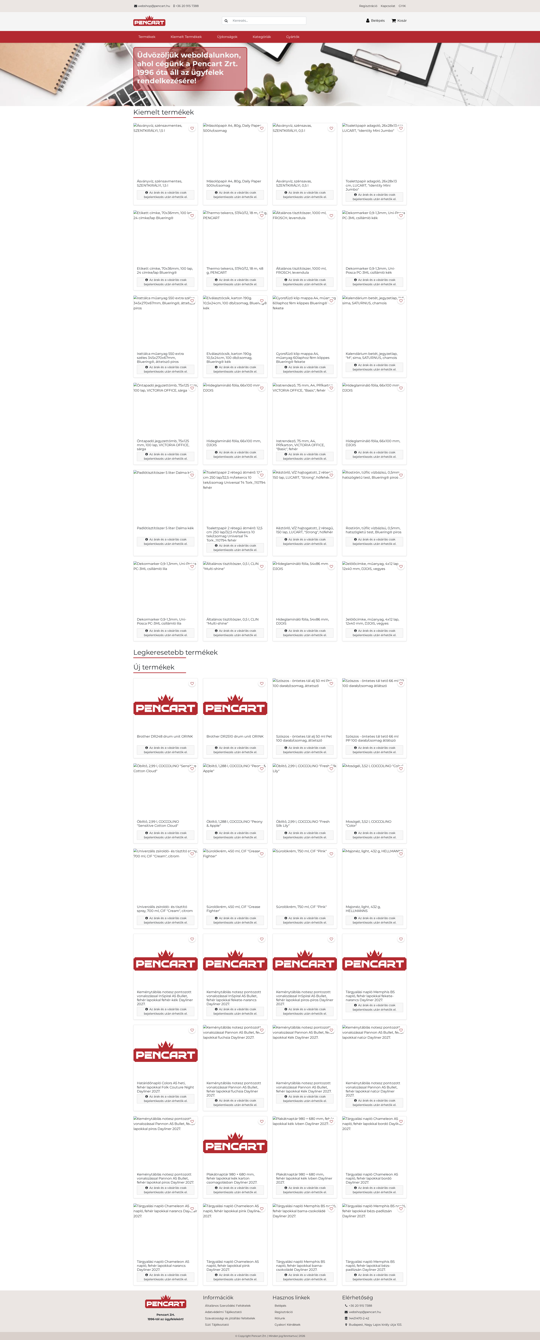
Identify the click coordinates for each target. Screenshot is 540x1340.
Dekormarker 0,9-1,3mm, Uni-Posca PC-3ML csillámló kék (370, 271)
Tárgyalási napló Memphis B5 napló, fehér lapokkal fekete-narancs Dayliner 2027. (370, 996)
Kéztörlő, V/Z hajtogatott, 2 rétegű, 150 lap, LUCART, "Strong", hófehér (304, 530)
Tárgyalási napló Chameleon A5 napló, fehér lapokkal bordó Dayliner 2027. (372, 1178)
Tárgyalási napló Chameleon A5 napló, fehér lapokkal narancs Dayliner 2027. (163, 1266)
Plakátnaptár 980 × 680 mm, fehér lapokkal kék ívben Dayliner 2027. (304, 1178)
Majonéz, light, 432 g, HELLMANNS (363, 909)
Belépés (377, 21)
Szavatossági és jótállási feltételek (230, 1318)
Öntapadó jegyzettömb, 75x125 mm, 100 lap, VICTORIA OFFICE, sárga (163, 445)
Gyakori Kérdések (287, 1325)
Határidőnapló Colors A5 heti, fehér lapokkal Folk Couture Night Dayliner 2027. (165, 1087)
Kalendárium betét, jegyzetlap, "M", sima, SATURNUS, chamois (371, 356)
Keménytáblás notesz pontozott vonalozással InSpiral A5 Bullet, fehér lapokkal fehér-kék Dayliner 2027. (165, 998)
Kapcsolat (388, 6)
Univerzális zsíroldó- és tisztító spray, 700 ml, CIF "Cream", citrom (165, 909)
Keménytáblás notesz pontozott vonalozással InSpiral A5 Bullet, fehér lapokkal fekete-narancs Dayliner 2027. (234, 998)
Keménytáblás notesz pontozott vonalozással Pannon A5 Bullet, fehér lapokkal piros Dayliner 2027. (165, 1178)
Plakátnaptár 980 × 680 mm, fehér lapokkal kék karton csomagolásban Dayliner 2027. (232, 1178)
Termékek (146, 37)
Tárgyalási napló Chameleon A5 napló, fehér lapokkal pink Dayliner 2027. (233, 1266)
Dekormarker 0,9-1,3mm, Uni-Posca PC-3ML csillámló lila (161, 621)
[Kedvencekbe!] (192, 128)
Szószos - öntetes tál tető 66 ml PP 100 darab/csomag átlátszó (372, 738)
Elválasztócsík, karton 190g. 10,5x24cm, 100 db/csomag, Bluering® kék (229, 358)
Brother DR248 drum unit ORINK (165, 736)
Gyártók (293, 37)
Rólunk (280, 1318)
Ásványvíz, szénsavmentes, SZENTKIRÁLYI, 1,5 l (159, 183)
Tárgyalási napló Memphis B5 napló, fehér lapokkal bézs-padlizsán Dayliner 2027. (370, 1266)
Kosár (402, 21)
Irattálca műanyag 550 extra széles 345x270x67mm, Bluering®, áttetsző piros (160, 358)
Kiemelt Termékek (186, 37)
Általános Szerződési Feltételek (228, 1306)
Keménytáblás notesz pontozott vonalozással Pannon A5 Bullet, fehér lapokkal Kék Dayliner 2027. (303, 1087)
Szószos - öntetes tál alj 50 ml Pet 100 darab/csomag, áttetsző (304, 738)
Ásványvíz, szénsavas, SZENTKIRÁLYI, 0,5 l (294, 183)
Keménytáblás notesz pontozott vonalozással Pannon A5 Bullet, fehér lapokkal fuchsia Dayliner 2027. (234, 1089)
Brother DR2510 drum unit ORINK (235, 736)
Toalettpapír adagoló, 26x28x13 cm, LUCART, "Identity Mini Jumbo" (371, 185)
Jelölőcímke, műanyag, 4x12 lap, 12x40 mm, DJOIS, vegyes (372, 621)
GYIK (402, 6)
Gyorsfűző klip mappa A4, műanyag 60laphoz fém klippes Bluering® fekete (302, 358)
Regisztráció (368, 6)
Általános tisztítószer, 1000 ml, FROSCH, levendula (301, 271)
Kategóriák (262, 37)
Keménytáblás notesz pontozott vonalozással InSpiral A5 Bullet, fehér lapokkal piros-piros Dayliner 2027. (304, 998)
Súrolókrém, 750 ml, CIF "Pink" (301, 907)
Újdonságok (227, 37)
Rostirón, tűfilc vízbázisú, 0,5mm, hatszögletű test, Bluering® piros (373, 530)
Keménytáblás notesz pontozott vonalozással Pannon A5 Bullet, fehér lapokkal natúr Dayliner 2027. (373, 1089)
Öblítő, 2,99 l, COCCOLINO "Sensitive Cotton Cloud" (158, 824)
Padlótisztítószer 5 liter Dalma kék (165, 528)
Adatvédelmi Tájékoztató (223, 1312)
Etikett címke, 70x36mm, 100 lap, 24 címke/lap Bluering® (165, 271)
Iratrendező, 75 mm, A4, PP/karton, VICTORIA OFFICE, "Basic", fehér (300, 445)
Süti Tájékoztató (217, 1325)
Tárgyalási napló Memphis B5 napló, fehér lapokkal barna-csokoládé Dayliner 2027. (300, 1266)
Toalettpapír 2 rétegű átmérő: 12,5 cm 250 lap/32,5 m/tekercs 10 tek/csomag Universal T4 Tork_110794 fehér (234, 534)
